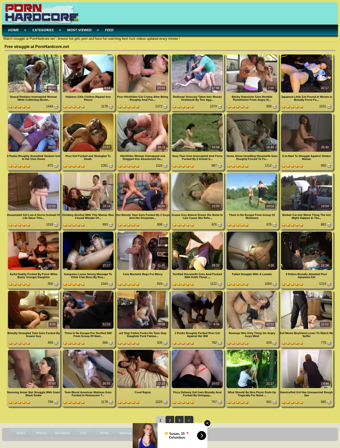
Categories (43, 30)
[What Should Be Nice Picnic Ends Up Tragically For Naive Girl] (252, 350)
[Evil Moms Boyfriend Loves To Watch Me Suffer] (306, 292)
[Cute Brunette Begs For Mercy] (143, 232)
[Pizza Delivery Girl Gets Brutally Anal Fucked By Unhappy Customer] (197, 350)
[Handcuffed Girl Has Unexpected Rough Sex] (306, 350)
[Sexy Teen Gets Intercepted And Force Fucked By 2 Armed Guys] (197, 114)
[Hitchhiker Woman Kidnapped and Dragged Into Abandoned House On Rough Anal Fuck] (143, 114)
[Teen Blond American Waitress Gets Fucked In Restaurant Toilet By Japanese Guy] (88, 350)
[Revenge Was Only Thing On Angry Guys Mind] (252, 292)
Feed (109, 30)
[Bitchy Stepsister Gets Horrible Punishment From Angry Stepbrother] (252, 55)
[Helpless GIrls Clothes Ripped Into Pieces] (88, 55)
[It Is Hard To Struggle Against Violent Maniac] (306, 114)
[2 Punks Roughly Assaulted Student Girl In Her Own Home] (34, 114)
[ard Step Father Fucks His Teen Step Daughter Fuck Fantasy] (143, 292)
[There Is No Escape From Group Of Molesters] (252, 173)
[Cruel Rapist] (143, 350)
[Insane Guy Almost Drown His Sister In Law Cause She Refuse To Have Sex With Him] (197, 173)
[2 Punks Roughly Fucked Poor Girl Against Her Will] (197, 292)
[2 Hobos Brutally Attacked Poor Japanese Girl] (306, 232)
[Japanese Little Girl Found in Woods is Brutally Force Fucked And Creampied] (306, 55)
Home (13, 30)
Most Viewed (79, 30)
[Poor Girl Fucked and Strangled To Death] (88, 114)
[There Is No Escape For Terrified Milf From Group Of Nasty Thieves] (88, 292)
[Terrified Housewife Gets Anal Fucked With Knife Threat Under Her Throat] (197, 232)
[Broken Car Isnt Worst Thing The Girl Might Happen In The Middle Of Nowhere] (306, 173)
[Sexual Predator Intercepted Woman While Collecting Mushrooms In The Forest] (34, 55)
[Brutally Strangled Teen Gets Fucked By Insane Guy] (34, 292)
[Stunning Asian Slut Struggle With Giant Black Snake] (34, 350)
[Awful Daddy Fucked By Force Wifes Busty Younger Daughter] (34, 232)
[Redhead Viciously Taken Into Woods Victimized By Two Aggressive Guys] (197, 55)
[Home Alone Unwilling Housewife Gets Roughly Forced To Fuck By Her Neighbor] (252, 114)
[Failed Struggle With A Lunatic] (252, 232)
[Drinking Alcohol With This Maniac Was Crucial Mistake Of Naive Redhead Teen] (88, 173)
